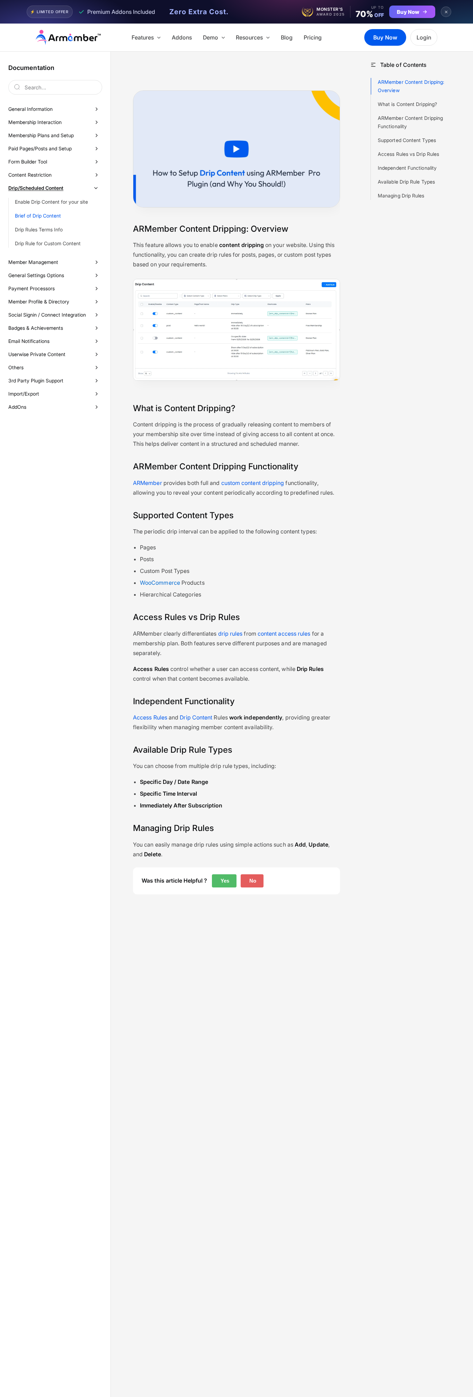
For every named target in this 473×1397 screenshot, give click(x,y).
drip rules (230, 633)
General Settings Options (36, 275)
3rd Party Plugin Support (35, 380)
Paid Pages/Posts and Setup (40, 148)
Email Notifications (29, 341)
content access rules (284, 633)
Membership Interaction (35, 122)
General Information (30, 109)
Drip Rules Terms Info (39, 229)
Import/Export (23, 394)
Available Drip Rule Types (406, 182)
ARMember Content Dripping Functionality (410, 122)
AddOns (17, 407)
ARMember (147, 482)
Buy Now (385, 37)
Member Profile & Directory (38, 301)
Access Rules (150, 717)
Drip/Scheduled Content (35, 188)
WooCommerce (160, 582)
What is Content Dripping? (407, 104)
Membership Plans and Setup (41, 135)
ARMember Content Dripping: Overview (411, 86)
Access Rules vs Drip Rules (408, 154)
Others (16, 367)
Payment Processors (31, 288)
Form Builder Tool (27, 162)
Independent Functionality (407, 168)
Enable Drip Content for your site (51, 202)
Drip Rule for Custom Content (48, 243)
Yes (224, 881)
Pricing (313, 37)
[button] (157, 37)
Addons (182, 37)
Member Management (33, 262)
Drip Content (196, 717)
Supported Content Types (407, 140)
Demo (210, 37)
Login (424, 37)
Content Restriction (30, 175)
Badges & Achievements (35, 328)
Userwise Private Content (36, 354)
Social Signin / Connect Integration (47, 315)
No (252, 881)
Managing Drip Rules (401, 195)
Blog (287, 37)
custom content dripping (252, 482)
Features (143, 37)
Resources (249, 37)
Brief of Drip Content (38, 216)
